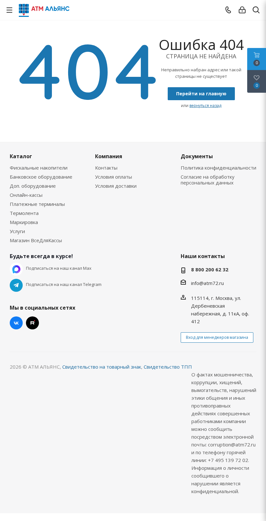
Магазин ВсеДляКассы (36, 240)
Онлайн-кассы (26, 195)
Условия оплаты (113, 176)
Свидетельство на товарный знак (101, 366)
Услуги (17, 231)
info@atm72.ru (207, 283)
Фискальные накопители (38, 167)
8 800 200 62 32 (209, 269)
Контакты (106, 167)
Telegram (16, 285)
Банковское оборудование (41, 176)
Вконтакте (16, 322)
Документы (197, 156)
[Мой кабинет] (242, 10)
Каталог (21, 156)
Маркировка (24, 222)
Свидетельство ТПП (168, 366)
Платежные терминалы (37, 204)
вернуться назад (205, 105)
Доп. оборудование (33, 186)
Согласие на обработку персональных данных (208, 179)
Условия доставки (116, 186)
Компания (108, 156)
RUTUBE (32, 322)
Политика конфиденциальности (218, 167)
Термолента (24, 213)
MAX (16, 269)
